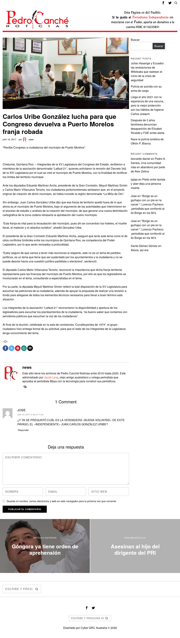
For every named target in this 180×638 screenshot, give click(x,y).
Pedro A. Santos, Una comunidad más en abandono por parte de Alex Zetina (148, 165)
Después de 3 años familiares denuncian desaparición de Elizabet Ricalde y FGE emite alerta (147, 126)
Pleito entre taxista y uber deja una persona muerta (148, 183)
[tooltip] (163, 3)
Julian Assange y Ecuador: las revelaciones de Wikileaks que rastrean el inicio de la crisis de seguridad (147, 71)
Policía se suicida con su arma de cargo (146, 88)
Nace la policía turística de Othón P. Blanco (147, 141)
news (31, 139)
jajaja (134, 179)
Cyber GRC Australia (94, 628)
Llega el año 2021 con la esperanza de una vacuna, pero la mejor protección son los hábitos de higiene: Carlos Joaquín (147, 105)
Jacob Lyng (51, 377)
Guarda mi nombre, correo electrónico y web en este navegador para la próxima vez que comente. (62, 501)
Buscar (135, 40)
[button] (37, 589)
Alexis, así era (139, 250)
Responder (23, 430)
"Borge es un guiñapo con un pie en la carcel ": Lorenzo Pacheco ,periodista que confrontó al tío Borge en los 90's (148, 204)
